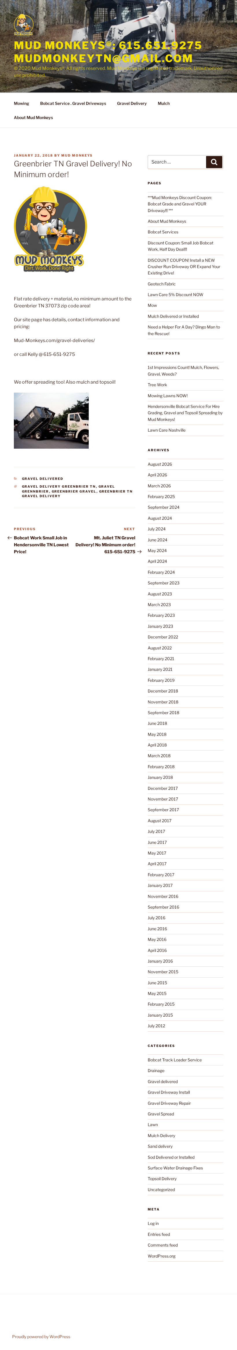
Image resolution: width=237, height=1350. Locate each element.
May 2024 (157, 550)
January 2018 (160, 777)
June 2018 (157, 723)
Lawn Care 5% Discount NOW (175, 294)
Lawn (153, 1124)
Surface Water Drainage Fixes (175, 1167)
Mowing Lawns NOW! (168, 395)
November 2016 (163, 896)
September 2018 (163, 712)
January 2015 (160, 1015)
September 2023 (163, 582)
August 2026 (160, 464)
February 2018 (161, 766)
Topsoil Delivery (162, 1178)
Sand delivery (160, 1146)
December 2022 (163, 636)
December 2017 (163, 788)
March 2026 (159, 485)
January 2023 (160, 626)
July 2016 (156, 917)
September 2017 (163, 809)
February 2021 (161, 658)
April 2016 (157, 950)
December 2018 (163, 690)
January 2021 (160, 669)
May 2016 (157, 939)
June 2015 (157, 982)
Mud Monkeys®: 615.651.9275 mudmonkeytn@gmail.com (108, 52)
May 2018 (157, 734)
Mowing (21, 103)
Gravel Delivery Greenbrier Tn (59, 486)
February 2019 (161, 680)
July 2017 (156, 831)
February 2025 (161, 496)
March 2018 (159, 755)
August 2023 (160, 593)
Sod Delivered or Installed (171, 1157)
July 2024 (157, 528)
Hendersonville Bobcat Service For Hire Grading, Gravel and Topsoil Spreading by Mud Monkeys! (185, 413)
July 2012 (156, 1025)
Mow (152, 305)
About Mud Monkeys (33, 117)
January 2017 (160, 885)
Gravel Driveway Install (169, 1092)
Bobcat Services (163, 231)
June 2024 (157, 539)
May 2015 (157, 993)
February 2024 (161, 572)
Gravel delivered (43, 479)
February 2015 (161, 1004)
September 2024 (163, 507)
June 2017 (157, 842)
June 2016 (157, 928)
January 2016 (160, 961)
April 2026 (157, 474)
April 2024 (157, 561)
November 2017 (163, 798)
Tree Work (157, 384)
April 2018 (157, 744)
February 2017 (161, 874)
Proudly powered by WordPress (41, 1336)
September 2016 (163, 907)
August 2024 (160, 518)
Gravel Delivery (132, 103)
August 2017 (159, 820)
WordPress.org (161, 1256)
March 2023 (159, 604)
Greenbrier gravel (74, 491)
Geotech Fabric (162, 283)
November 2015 (163, 971)
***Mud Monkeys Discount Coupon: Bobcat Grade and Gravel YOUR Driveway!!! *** (180, 204)
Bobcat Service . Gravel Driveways (73, 103)
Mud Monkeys (77, 155)
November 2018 (163, 701)
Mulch (164, 103)
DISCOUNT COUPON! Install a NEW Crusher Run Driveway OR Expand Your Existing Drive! (184, 267)
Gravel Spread (161, 1113)
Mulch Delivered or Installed (173, 316)
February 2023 (161, 615)
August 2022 (160, 647)
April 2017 (157, 863)
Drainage (156, 1070)
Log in (153, 1223)
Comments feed (163, 1245)
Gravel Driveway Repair (169, 1103)
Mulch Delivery (161, 1135)
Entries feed (159, 1234)
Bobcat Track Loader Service (175, 1059)
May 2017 (157, 853)
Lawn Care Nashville (167, 430)
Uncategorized (161, 1189)
